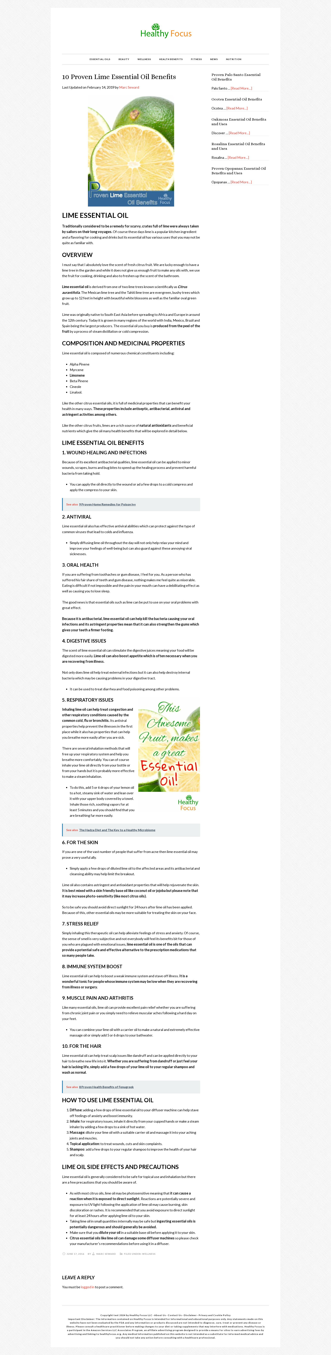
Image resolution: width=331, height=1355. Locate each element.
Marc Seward (129, 87)
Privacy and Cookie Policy (215, 1315)
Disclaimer (190, 1315)
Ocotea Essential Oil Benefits (236, 99)
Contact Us (175, 1315)
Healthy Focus (165, 30)
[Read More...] (241, 88)
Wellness (149, 1253)
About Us (160, 1315)
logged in (87, 1287)
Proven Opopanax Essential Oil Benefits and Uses (238, 170)
